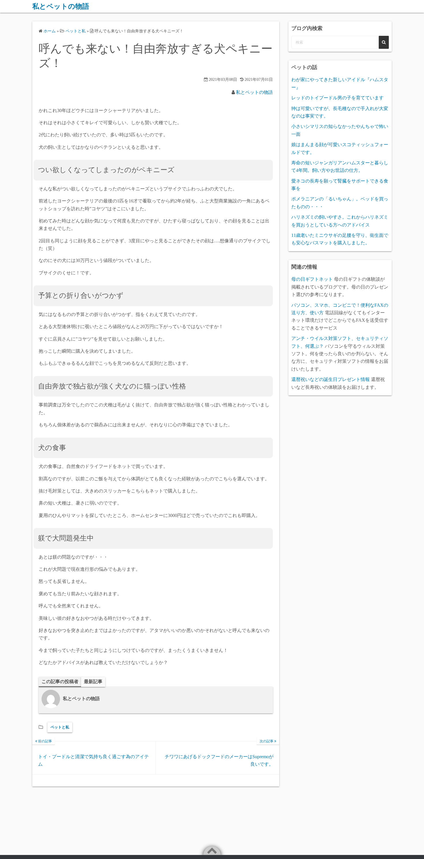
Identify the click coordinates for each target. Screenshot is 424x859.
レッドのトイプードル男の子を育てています (337, 97)
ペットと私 (59, 727)
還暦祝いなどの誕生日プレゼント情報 (330, 379)
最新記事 (93, 681)
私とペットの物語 (60, 6)
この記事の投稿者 (60, 681)
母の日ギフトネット (312, 279)
